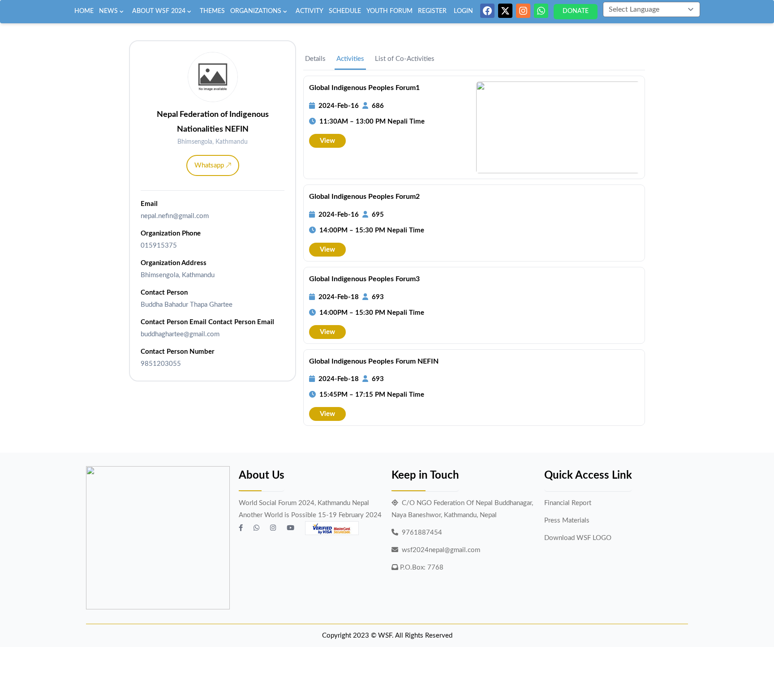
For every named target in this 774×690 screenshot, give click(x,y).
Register (432, 11)
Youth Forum (389, 11)
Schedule (345, 11)
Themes (212, 11)
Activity (309, 11)
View (327, 140)
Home (84, 11)
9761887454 (422, 532)
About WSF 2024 (158, 11)
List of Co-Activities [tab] (404, 59)
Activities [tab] (350, 59)
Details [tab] (315, 59)
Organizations (255, 11)
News (108, 11)
